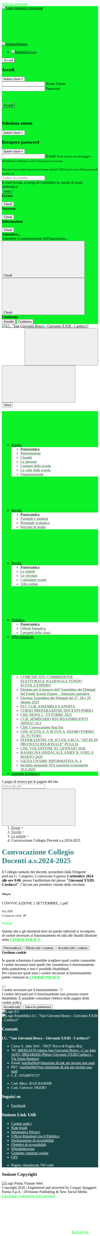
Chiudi (8, 204)
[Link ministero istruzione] (22, 8)
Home (15, 828)
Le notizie (18, 836)
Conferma (24, 321)
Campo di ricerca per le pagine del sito (30, 782)
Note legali (19, 1128)
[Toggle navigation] (38, 384)
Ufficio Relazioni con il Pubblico (35, 1136)
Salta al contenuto (15, 4)
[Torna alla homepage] (50, 326)
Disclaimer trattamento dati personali (28, 1196)
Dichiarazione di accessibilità (32, 1140)
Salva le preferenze (38, 1007)
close (7, 405)
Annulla (9, 321)
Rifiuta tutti (39, 948)
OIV (14, 1157)
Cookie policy (21, 1124)
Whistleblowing (22, 1149)
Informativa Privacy (25, 1132)
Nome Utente (56, 84)
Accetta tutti (73, 948)
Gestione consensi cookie (29, 1153)
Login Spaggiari (24, 173)
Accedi (8, 60)
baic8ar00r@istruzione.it (58, 1063)
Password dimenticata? (18, 97)
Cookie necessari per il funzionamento (30, 990)
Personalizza (12, 948)
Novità (16, 832)
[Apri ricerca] (61, 346)
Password (53, 89)
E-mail (51, 156)
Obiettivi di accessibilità (28, 1145)
